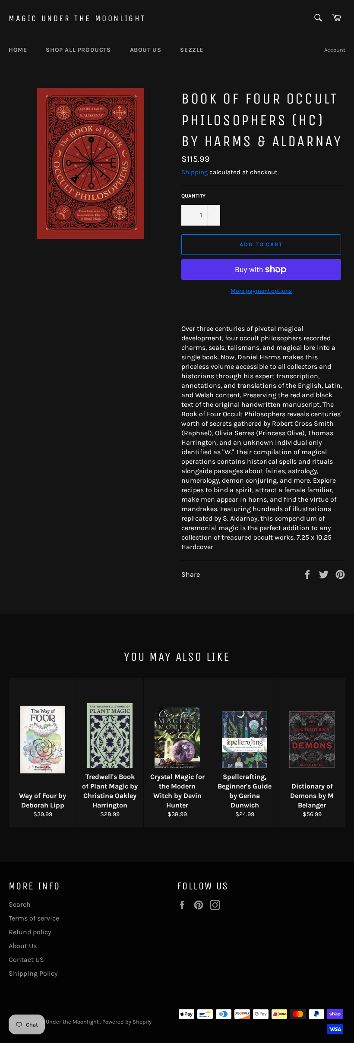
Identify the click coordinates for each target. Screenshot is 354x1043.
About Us (23, 946)
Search (20, 904)
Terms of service (34, 918)
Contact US (26, 959)
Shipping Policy (33, 973)
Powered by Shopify (127, 1021)
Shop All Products (78, 49)
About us (145, 49)
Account (334, 50)
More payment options (261, 291)
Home (18, 49)
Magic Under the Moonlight (77, 18)
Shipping (194, 172)
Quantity (193, 196)
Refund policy (30, 932)
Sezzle (191, 49)
